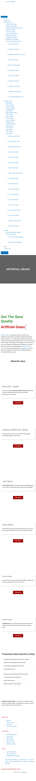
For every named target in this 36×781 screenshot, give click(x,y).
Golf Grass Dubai (10, 31)
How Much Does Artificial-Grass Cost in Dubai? (16, 659)
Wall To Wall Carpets (11, 112)
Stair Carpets (9, 114)
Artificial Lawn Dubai (11, 26)
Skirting (6, 230)
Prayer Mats (9, 110)
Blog (5, 246)
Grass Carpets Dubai (11, 33)
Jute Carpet (9, 133)
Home (5, 18)
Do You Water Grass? (9, 669)
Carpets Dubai (8, 101)
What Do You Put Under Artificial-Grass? (15, 662)
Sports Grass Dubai (11, 24)
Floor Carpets (9, 122)
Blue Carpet (9, 129)
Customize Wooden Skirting (13, 232)
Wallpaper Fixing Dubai (12, 39)
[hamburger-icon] (4, 17)
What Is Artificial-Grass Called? (12, 683)
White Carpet (9, 127)
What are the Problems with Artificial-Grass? (16, 674)
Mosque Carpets (10, 109)
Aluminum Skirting (11, 234)
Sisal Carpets (9, 126)
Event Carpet (9, 118)
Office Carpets (10, 105)
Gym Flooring (9, 116)
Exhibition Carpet (5, 335)
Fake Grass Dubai (10, 29)
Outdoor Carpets (10, 120)
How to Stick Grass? (9, 680)
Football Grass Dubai (11, 37)
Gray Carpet (9, 131)
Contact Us (7, 248)
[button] (18, 659)
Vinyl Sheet (9, 103)
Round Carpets (10, 107)
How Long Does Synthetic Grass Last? (14, 665)
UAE (11, 338)
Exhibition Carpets (11, 124)
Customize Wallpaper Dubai (13, 41)
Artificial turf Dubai (11, 35)
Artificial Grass (8, 22)
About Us (6, 20)
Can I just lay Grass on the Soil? (12, 677)
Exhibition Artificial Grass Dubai (14, 28)
